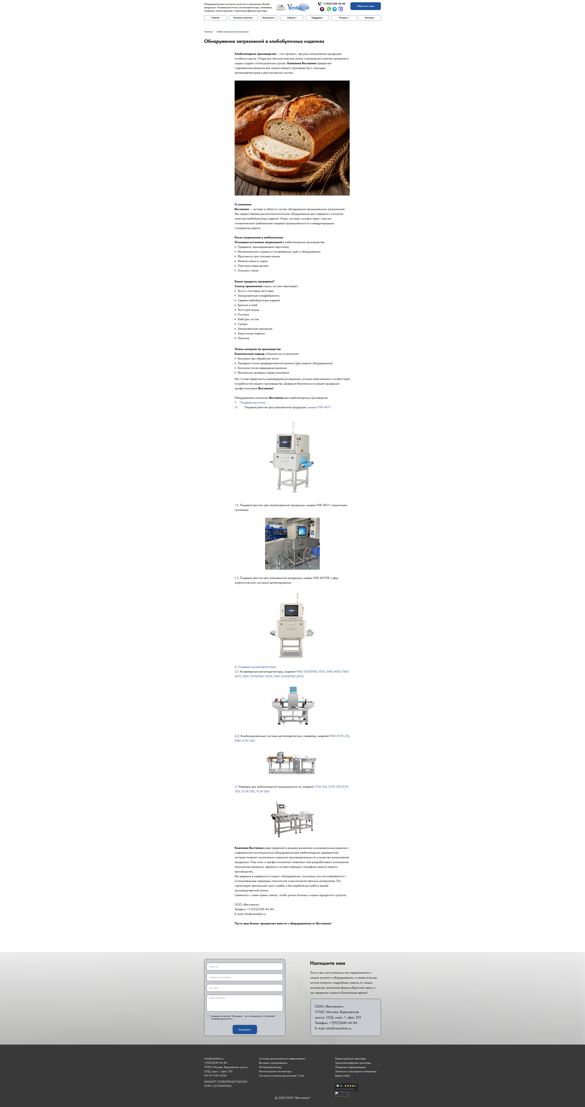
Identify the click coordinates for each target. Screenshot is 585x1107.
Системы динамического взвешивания (282, 1058)
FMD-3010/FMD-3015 (310, 671)
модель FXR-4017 (319, 407)
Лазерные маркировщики (350, 1067)
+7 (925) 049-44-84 (334, 3)
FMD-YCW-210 (339, 736)
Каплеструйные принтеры (350, 1058)
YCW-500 (248, 791)
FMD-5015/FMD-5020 (257, 676)
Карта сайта (342, 1075)
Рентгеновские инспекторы (275, 1071)
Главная (208, 31)
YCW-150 (321, 786)
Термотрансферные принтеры (353, 1062)
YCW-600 (262, 791)
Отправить (245, 1029)
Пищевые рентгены (252, 402)
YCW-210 (334, 786)
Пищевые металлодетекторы (256, 667)
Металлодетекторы (270, 1067)
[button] (365, 6)
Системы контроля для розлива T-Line (281, 1075)
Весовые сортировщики (273, 1062)
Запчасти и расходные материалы (355, 1071)
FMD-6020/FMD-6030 (289, 676)
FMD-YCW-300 (245, 740)
